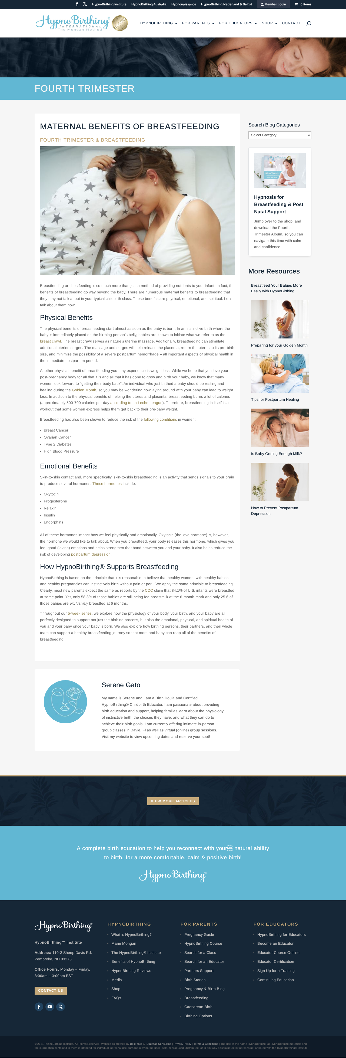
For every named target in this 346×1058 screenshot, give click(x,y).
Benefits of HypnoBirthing (133, 961)
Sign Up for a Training (276, 970)
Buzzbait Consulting (159, 1043)
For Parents (196, 23)
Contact (291, 23)
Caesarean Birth (198, 1007)
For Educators (236, 23)
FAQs (116, 998)
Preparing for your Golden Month (279, 345)
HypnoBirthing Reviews (131, 970)
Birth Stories (194, 980)
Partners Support (199, 970)
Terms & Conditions (206, 1043)
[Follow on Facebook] (39, 1006)
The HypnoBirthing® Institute (136, 952)
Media (116, 980)
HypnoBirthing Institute (109, 4)
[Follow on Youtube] (49, 1006)
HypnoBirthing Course (203, 943)
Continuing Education (275, 980)
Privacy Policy (182, 1043)
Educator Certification (275, 961)
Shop (267, 23)
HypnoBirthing (156, 23)
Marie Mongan (123, 943)
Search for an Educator (204, 961)
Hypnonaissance (183, 4)
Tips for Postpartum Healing (275, 399)
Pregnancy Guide (199, 934)
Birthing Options (198, 1016)
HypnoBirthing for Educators (281, 934)
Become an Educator (275, 943)
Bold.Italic (136, 1043)
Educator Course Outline (278, 952)
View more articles (173, 801)
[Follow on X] (60, 1006)
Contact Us (50, 990)
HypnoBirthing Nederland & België (226, 4)
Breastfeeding (196, 998)
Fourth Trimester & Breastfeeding (92, 140)
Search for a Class (200, 952)
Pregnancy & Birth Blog (204, 989)
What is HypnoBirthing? (131, 934)
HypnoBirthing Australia (149, 4)
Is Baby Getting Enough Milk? (276, 453)
